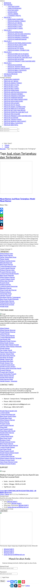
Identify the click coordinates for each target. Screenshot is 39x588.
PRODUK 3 (7, 41)
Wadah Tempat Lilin (6, 359)
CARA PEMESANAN (14, 8)
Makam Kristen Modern (8, 463)
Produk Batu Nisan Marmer (9, 445)
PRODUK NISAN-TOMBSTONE (18, 50)
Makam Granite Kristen (7, 261)
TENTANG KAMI (13, 6)
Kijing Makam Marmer (7, 277)
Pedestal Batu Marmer (7, 303)
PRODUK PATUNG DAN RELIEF (18, 55)
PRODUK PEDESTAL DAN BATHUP (20, 57)
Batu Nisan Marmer (6, 255)
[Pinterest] (19, 218)
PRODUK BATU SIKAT (15, 28)
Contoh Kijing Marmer (7, 456)
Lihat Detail (4, 511)
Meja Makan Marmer (7, 375)
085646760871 (12, 501)
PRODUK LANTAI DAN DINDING (19, 34)
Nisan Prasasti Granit (7, 451)
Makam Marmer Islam (7, 270)
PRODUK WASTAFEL (15, 72)
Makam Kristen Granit (7, 460)
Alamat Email (4, 566)
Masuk (2, 581)
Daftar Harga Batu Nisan (8, 257)
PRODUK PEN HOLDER (16, 59)
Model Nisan (4, 306)
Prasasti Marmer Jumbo (8, 272)
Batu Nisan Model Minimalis (9, 299)
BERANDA (7, 3)
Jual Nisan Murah (5, 449)
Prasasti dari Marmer (7, 372)
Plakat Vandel (4, 259)
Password (3, 572)
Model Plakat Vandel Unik (8, 411)
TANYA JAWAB (13, 14)
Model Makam (5, 348)
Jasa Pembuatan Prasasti (8, 374)
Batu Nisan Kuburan (6, 443)
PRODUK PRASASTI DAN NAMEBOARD (21, 61)
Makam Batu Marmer (7, 301)
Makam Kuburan (5, 292)
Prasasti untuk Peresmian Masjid (10, 368)
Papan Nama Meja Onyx (8, 352)
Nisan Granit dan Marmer (8, 290)
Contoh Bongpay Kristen (8, 266)
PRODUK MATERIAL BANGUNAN (19, 43)
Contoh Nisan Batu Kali (7, 414)
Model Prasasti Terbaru (7, 366)
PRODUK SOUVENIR (15, 65)
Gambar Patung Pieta (7, 354)
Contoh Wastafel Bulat (7, 337)
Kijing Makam (4, 328)
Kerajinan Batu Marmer (7, 355)
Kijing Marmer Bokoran (7, 330)
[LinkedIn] (19, 221)
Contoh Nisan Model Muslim (9, 273)
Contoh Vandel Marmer (7, 268)
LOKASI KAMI (12, 12)
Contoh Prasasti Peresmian (9, 286)
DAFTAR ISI (8, 76)
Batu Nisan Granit (6, 438)
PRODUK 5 (7, 63)
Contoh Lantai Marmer (7, 335)
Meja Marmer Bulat (6, 379)
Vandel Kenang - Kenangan (8, 381)
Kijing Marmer (4, 434)
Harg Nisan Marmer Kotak (9, 462)
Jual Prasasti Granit (6, 429)
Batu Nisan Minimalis (7, 275)
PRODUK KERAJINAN (15, 32)
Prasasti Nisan (4, 283)
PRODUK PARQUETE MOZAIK (18, 54)
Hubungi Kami (4, 251)
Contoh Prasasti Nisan (7, 365)
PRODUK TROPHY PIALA (16, 66)
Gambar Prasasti (5, 295)
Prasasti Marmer (5, 370)
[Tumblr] (19, 224)
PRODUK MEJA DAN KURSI (17, 45)
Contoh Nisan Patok (6, 436)
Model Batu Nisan (6, 418)
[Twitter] (19, 212)
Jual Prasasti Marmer (7, 425)
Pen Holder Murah (6, 350)
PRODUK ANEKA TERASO (17, 21)
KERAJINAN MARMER (15, 19)
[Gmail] (19, 227)
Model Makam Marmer (7, 332)
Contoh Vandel (5, 412)
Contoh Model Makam (7, 447)
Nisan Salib (3, 427)
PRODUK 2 (7, 30)
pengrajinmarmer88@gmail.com (18, 507)
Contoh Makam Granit (7, 279)
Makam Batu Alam (6, 454)
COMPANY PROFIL (14, 15)
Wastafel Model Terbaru (8, 341)
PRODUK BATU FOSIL (15, 25)
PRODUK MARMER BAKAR (17, 39)
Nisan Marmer (4, 422)
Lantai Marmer (5, 334)
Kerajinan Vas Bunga (6, 357)
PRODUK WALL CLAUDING (17, 70)
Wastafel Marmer (6, 288)
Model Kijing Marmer (7, 433)
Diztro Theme (4, 494)
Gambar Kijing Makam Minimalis (11, 346)
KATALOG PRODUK (11, 74)
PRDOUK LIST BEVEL (15, 23)
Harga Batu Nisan (6, 293)
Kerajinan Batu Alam (6, 361)
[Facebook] (19, 209)
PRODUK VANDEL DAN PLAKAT (19, 68)
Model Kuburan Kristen (7, 442)
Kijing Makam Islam (6, 253)
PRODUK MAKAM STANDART (18, 37)
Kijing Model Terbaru (7, 343)
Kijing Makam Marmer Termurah (10, 458)
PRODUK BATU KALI (15, 26)
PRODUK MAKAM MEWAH (17, 35)
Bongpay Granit (5, 440)
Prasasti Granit (5, 423)
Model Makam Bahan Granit (9, 453)
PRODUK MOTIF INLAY (16, 48)
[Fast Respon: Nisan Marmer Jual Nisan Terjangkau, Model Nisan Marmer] (0, 195)
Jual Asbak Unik (5, 339)
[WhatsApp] (19, 215)
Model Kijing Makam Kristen (9, 344)
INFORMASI (8, 4)
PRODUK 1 (7, 17)
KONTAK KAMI (13, 10)
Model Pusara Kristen (7, 304)
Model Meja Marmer (7, 377)
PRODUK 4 (7, 52)
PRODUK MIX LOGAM (15, 46)
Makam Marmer (5, 284)
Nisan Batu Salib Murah (7, 431)
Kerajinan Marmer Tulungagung (10, 297)
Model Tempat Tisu (6, 363)
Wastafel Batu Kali (6, 263)
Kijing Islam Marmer (6, 281)
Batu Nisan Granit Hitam (8, 416)
